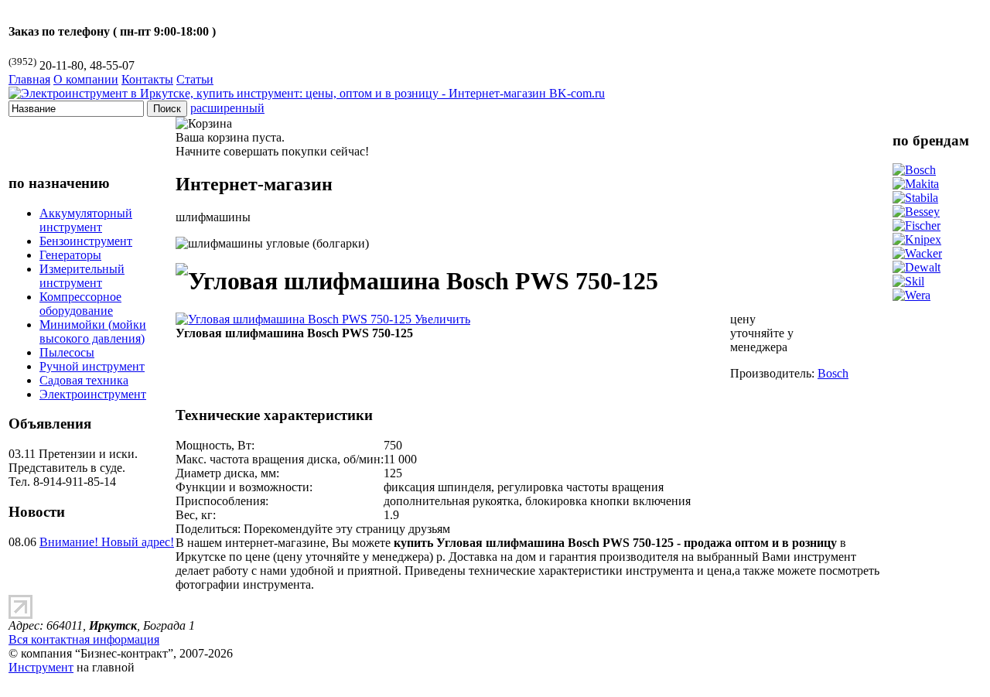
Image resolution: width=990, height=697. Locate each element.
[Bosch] (914, 169)
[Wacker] (917, 253)
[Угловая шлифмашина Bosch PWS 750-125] (323, 319)
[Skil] (908, 281)
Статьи (194, 79)
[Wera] (911, 295)
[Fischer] (916, 225)
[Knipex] (917, 239)
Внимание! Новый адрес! (106, 541)
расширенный (227, 107)
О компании (85, 79)
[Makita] (916, 183)
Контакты (147, 79)
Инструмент (41, 667)
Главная (29, 79)
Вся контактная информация (84, 639)
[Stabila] (915, 197)
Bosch (833, 373)
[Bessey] (916, 211)
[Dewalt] (916, 267)
